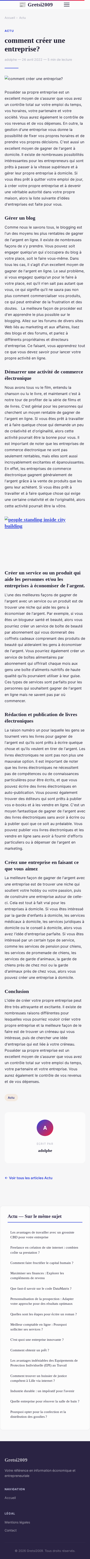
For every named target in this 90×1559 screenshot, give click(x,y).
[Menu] (66, 4)
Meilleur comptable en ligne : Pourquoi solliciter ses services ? (38, 1326)
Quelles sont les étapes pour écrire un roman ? (43, 1314)
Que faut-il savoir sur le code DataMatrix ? (41, 1288)
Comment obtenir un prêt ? (29, 1350)
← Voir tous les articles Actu (28, 1178)
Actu (22, 17)
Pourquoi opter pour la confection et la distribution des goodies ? (38, 1414)
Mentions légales (17, 1522)
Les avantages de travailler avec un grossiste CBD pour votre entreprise (42, 1234)
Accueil (10, 17)
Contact (11, 1530)
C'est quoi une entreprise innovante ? (37, 1339)
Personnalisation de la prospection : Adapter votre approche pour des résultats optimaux (42, 1301)
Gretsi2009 (36, 5)
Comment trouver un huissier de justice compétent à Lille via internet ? (38, 1378)
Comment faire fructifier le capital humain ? (41, 1263)
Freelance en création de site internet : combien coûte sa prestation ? (44, 1249)
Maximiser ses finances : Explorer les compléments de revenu (37, 1275)
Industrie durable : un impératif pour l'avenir (42, 1391)
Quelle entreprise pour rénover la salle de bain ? (44, 1401)
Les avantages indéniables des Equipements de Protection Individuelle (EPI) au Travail (44, 1362)
